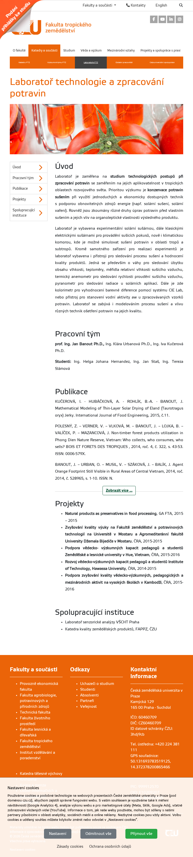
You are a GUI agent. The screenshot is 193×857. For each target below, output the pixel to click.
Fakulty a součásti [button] (98, 5)
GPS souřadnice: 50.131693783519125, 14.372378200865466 (150, 761)
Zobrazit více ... (119, 490)
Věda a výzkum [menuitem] (91, 50)
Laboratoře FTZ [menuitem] (91, 62)
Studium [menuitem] (69, 50)
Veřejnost (88, 706)
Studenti (87, 689)
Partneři (87, 701)
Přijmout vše (141, 834)
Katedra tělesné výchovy (41, 774)
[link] (24, 20)
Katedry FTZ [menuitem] (24, 62)
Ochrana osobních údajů (110, 846)
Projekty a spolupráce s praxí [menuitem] (160, 50)
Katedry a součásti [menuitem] (44, 50)
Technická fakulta (35, 712)
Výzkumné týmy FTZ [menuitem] (56, 62)
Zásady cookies (70, 846)
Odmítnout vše (98, 834)
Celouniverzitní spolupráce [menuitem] (162, 62)
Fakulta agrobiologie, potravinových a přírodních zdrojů (38, 701)
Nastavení (57, 834)
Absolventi (89, 695)
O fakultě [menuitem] (19, 50)
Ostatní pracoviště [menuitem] (124, 62)
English (161, 5)
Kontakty (138, 5)
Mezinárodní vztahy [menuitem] (121, 50)
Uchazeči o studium (97, 684)
